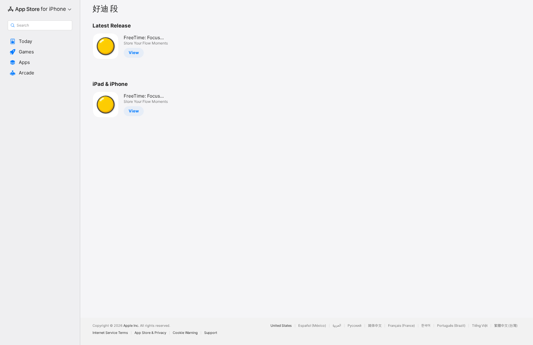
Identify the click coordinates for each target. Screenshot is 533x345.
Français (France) (401, 325)
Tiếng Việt (480, 325)
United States (281, 325)
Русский (355, 325)
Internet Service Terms (110, 332)
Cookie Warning (185, 332)
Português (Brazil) (451, 325)
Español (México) (312, 325)
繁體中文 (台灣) (506, 325)
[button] (40, 41)
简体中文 (375, 325)
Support (210, 332)
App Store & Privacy (150, 332)
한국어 (426, 325)
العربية (337, 325)
